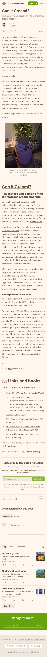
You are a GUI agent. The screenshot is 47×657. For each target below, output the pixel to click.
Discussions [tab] (20, 547)
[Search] (42, 546)
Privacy (21, 640)
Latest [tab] (11, 547)
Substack (11, 652)
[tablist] (12, 516)
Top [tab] (4, 547)
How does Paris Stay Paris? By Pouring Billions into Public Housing (23, 428)
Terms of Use (35, 484)
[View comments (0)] (10, 31)
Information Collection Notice (25, 487)
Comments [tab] (7, 516)
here (10, 368)
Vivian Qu (11, 23)
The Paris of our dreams (14, 571)
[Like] (4, 31)
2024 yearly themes (10, 230)
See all (7, 606)
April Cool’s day (22, 211)
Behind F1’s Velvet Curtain (18, 393)
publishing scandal (33, 407)
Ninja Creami (36, 221)
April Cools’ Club (27, 101)
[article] (23, 559)
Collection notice (38, 640)
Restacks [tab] (17, 516)
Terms (27, 640)
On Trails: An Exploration (33, 442)
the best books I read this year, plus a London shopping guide (17, 592)
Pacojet (29, 305)
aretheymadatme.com (16, 414)
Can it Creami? (16, 186)
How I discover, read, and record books (15, 557)
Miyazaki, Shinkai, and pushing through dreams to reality (15, 575)
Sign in (42, 3)
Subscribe (33, 3)
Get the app (35, 646)
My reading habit (10, 553)
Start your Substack (17, 646)
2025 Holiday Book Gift (13, 588)
